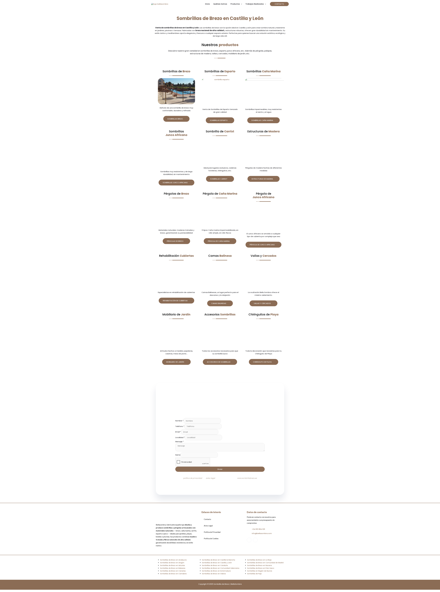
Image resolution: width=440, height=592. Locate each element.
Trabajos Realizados (254, 4)
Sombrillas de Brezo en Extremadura (216, 571)
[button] (279, 4)
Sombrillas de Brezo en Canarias (173, 571)
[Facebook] (249, 540)
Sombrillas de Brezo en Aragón (172, 563)
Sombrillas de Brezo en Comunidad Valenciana (220, 568)
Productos (235, 4)
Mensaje (179, 441)
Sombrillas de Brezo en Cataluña (215, 565)
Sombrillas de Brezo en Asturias (172, 565)
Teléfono (179, 426)
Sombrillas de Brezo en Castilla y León (217, 563)
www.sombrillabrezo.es (247, 478)
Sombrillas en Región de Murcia (259, 571)
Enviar (220, 469)
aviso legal (210, 478)
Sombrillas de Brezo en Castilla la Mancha (218, 560)
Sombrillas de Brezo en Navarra (259, 565)
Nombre (179, 421)
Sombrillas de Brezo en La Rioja (259, 560)
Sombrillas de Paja (254, 574)
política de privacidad (192, 478)
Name (177, 455)
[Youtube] (255, 540)
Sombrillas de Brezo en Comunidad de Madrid (265, 563)
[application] (241, 4)
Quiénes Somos (220, 4)
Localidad (180, 437)
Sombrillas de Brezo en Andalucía (173, 560)
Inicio (207, 4)
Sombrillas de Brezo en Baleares (172, 568)
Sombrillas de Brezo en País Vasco (260, 568)
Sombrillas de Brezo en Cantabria (173, 574)
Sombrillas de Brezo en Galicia (214, 574)
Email (178, 432)
